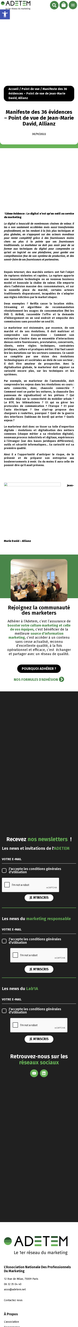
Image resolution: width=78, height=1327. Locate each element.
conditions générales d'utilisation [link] (35, 870)
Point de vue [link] (31, 89)
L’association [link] (11, 1321)
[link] (5, 14)
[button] (54, 5)
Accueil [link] (14, 89)
